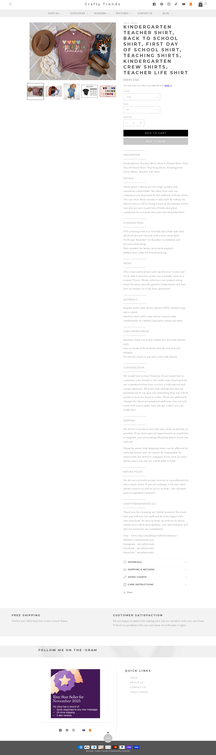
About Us (136, 682)
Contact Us (138, 687)
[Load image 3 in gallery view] (71, 91)
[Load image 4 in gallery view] (89, 91)
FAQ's (133, 677)
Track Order (139, 692)
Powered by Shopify (119, 751)
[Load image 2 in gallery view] (53, 91)
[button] (10, 4)
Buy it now (156, 141)
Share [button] (130, 592)
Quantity (127, 117)
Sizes (125, 104)
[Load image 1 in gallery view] (35, 91)
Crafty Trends (101, 751)
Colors (126, 91)
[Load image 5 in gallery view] (107, 91)
